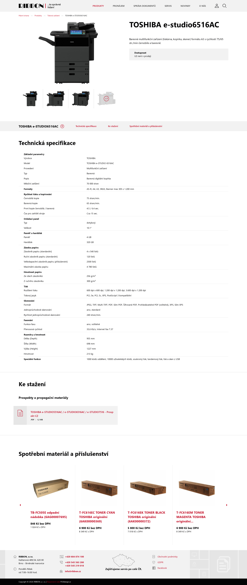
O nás (202, 5)
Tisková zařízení (53, 15)
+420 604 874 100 (74, 556)
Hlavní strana (24, 15)
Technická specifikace (86, 126)
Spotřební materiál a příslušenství (146, 126)
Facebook (162, 567)
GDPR (160, 562)
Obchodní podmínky (168, 556)
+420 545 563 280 (74, 562)
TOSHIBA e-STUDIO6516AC (39, 126)
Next (227, 505)
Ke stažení (113, 126)
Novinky (185, 5)
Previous (20, 505)
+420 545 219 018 (74, 565)
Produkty (98, 5)
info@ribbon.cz (73, 571)
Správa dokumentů (145, 5)
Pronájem (119, 5)
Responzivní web (53, 581)
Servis (168, 5)
